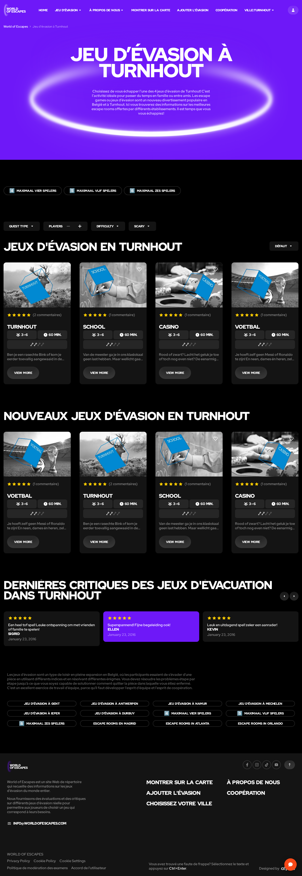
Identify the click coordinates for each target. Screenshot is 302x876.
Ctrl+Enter (177, 868)
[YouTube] (276, 764)
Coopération (226, 10)
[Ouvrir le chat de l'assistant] (290, 864)
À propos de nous (104, 10)
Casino (169, 326)
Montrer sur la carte (150, 10)
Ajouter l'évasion (192, 10)
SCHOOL (94, 326)
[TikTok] (266, 764)
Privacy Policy (18, 861)
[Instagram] (256, 764)
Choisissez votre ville (179, 803)
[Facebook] (247, 764)
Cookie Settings (72, 861)
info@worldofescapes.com (39, 823)
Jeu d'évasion (66, 10)
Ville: (258, 10)
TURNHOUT (21, 326)
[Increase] (80, 226)
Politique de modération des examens (37, 868)
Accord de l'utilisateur (88, 868)
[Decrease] (68, 226)
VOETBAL (247, 326)
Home (43, 10)
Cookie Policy (45, 861)
